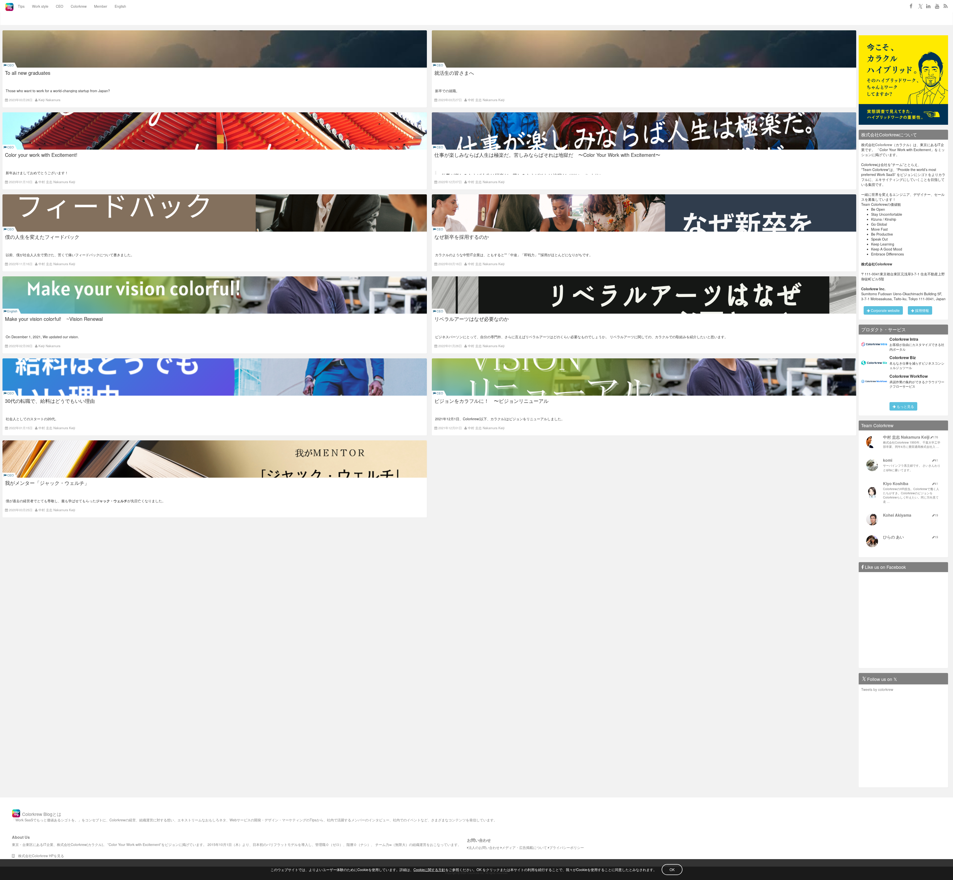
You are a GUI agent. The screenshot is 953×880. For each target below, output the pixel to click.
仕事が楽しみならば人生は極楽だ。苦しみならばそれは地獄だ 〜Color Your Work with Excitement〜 (547, 154)
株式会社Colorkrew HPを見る (39, 855)
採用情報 (921, 310)
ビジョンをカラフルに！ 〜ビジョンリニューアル (491, 400)
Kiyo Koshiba (895, 483)
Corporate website (885, 310)
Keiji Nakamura (49, 99)
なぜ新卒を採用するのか (461, 236)
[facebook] (911, 5)
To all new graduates (27, 72)
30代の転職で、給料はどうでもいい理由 (50, 400)
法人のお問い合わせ (484, 847)
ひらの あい (893, 537)
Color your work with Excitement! (41, 154)
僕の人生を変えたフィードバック (42, 236)
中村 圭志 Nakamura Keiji (486, 99)
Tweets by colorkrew (877, 689)
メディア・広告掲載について (524, 847)
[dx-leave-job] (903, 79)
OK (672, 869)
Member (100, 6)
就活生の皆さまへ (454, 72)
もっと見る (905, 406)
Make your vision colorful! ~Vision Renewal (54, 318)
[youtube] (937, 5)
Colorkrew (79, 6)
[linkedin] (928, 5)
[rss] (945, 5)
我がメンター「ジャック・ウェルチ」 (47, 482)
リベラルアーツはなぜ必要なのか (471, 318)
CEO (59, 6)
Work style (40, 6)
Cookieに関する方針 (429, 869)
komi (887, 460)
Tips (21, 6)
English (120, 6)
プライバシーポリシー (566, 847)
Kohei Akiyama (897, 515)
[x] (919, 5)
